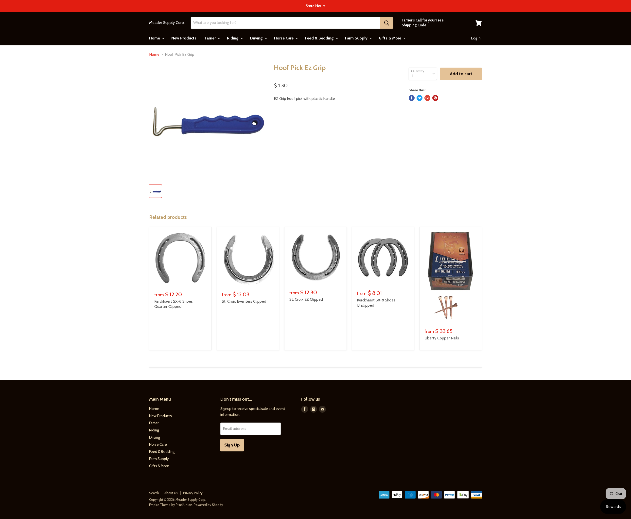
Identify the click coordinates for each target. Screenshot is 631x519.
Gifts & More (390, 38)
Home (155, 38)
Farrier (211, 38)
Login (476, 38)
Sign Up (232, 445)
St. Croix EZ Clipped (306, 299)
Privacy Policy (193, 493)
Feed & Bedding (320, 38)
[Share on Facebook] (412, 98)
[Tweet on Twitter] (419, 98)
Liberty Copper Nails (441, 338)
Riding (233, 38)
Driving (257, 38)
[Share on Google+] (427, 98)
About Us (171, 493)
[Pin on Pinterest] (435, 98)
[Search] (386, 23)
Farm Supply (356, 38)
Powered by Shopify (208, 505)
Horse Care (284, 38)
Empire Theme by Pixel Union (170, 505)
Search (154, 493)
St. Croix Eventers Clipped (244, 301)
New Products (183, 38)
